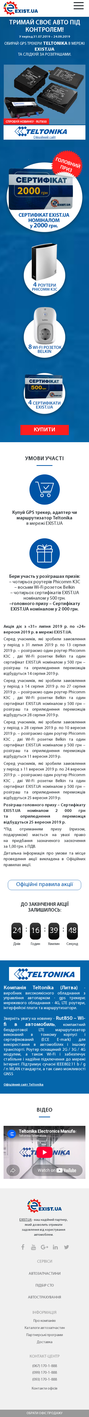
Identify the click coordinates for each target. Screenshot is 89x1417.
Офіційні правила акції (44, 884)
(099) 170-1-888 (44, 1373)
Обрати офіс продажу (44, 1413)
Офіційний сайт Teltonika (23, 1085)
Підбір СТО (44, 1286)
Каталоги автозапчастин (44, 1328)
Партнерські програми (44, 1335)
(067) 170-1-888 (44, 1366)
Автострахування (44, 1297)
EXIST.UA (44, 49)
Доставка (44, 1342)
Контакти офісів (44, 1388)
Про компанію (44, 1321)
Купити (44, 430)
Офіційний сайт (44, 137)
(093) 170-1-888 (44, 1379)
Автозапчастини (45, 1274)
